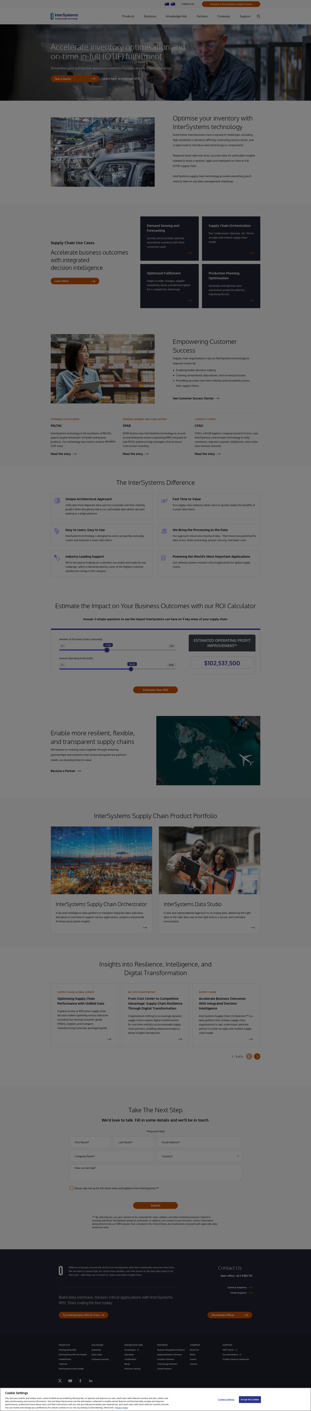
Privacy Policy (121, 1407)
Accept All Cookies (250, 1399)
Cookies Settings (226, 1399)
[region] (155, 1399)
